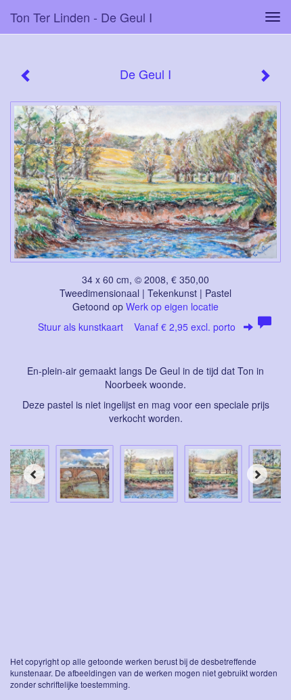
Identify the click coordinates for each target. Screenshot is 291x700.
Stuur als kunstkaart (137, 326)
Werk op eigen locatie (172, 306)
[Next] (257, 474)
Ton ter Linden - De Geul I (81, 17)
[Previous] (34, 474)
